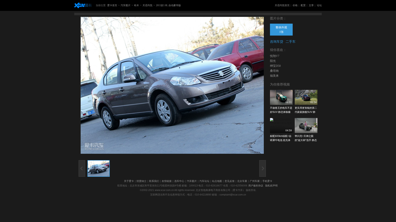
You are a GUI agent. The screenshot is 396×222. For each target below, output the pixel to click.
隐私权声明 (271, 185)
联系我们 (154, 181)
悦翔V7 (274, 56)
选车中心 (179, 181)
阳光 (273, 60)
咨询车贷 (276, 41)
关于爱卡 (129, 181)
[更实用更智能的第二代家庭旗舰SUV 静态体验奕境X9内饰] (306, 97)
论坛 (319, 5)
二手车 (291, 41)
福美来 (274, 75)
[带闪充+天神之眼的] (306, 125)
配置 (303, 5)
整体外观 (281, 30)
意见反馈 (230, 181)
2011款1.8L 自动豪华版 (168, 5)
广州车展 (255, 181)
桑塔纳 (274, 70)
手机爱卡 (267, 181)
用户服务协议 (255, 185)
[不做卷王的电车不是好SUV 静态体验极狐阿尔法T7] (281, 97)
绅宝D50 (275, 65)
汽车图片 (126, 5)
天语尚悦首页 (282, 5)
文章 (311, 5)
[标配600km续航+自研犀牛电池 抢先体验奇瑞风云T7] (281, 125)
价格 (295, 5)
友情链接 (167, 181)
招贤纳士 (141, 181)
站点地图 (217, 181)
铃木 (136, 5)
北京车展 (242, 181)
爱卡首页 (112, 5)
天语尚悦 (147, 5)
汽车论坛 (204, 181)
